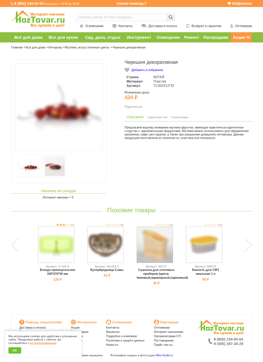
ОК (15, 350)
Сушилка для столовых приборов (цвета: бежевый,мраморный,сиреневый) (162, 273)
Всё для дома (28, 37)
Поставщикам (163, 340)
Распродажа (215, 37)
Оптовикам (243, 26)
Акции (75, 327)
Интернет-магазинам (168, 331)
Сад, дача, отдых (102, 37)
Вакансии (112, 331)
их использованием (43, 343)
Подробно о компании (121, 336)
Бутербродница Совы (106, 270)
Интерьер (55, 47)
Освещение (168, 37)
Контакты (126, 26)
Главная (17, 47)
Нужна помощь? (131, 3)
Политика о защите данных (125, 340)
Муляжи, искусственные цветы (87, 47)
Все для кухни (63, 37)
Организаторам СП (167, 336)
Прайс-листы (163, 344)
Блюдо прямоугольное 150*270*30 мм (57, 271)
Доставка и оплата (163, 26)
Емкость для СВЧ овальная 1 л (205, 271)
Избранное (242, 3)
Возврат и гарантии (206, 26)
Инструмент (139, 37)
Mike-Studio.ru (164, 355)
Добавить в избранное (147, 70)
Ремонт (191, 37)
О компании (94, 26)
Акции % (241, 37)
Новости (112, 344)
